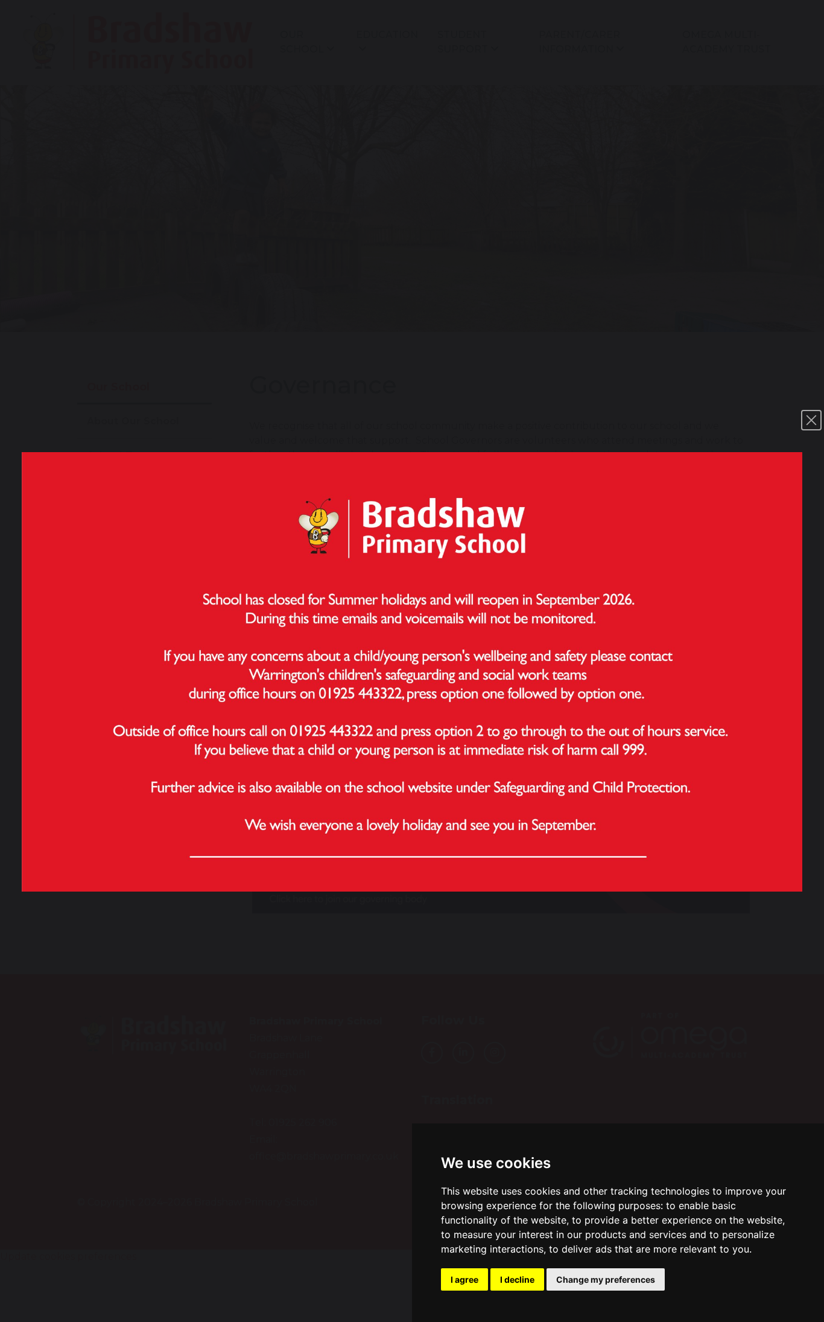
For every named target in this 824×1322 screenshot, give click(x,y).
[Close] (811, 420)
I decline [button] (517, 1279)
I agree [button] (464, 1279)
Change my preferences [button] (605, 1279)
